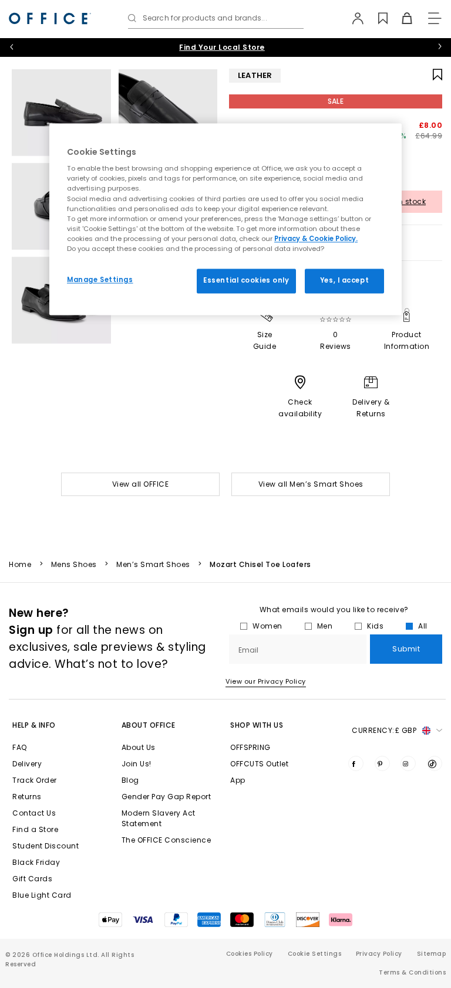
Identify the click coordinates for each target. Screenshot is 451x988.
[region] (225, 219)
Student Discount (45, 846)
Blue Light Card (42, 895)
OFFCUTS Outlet (259, 764)
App (237, 780)
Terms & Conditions (412, 972)
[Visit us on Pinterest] (382, 763)
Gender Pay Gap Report (166, 797)
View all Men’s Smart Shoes (311, 484)
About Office (149, 725)
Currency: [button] (384, 730)
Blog (130, 780)
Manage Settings (100, 279)
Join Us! (137, 764)
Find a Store (35, 829)
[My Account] (352, 18)
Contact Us (34, 813)
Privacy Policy (379, 953)
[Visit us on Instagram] (408, 763)
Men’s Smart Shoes (153, 564)
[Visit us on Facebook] (356, 763)
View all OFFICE (140, 484)
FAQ (19, 747)
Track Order (34, 780)
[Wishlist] (376, 18)
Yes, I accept (344, 280)
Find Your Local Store (222, 47)
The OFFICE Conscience (166, 840)
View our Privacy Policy (266, 681)
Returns (27, 797)
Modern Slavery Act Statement (159, 818)
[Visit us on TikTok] (434, 763)
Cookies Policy (249, 953)
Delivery (27, 764)
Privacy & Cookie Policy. (316, 238)
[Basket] (400, 18)
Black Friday (36, 862)
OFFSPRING (250, 747)
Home (20, 564)
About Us (139, 747)
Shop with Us (256, 725)
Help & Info (34, 725)
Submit (406, 649)
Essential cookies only (246, 280)
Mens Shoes (74, 564)
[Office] (50, 18)
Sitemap (431, 953)
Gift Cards (32, 879)
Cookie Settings (315, 953)
